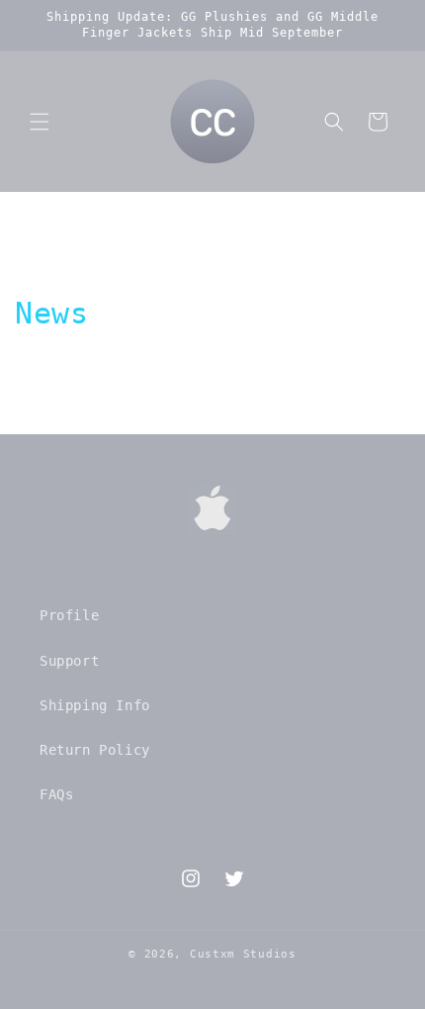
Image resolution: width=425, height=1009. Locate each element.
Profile (69, 615)
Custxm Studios (243, 954)
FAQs (56, 794)
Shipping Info (95, 705)
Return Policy (95, 750)
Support (69, 661)
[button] (39, 121)
